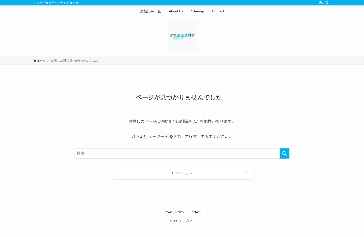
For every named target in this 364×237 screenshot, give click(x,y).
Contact (195, 212)
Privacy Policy (173, 212)
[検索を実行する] (284, 153)
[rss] (321, 2)
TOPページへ (181, 173)
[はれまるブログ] (182, 36)
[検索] (327, 2)
